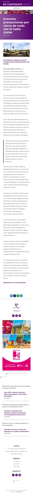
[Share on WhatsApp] (17, 295)
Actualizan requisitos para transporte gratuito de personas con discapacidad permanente (15, 412)
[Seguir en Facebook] (13, 315)
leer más (7, 398)
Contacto (16, 461)
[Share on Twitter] (14, 295)
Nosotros (16, 464)
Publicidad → (7, 1)
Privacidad (16, 466)
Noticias (16, 8)
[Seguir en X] (16, 315)
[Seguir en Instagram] (19, 315)
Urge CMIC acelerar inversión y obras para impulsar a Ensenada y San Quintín (15, 394)
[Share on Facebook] (11, 295)
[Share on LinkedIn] (21, 295)
